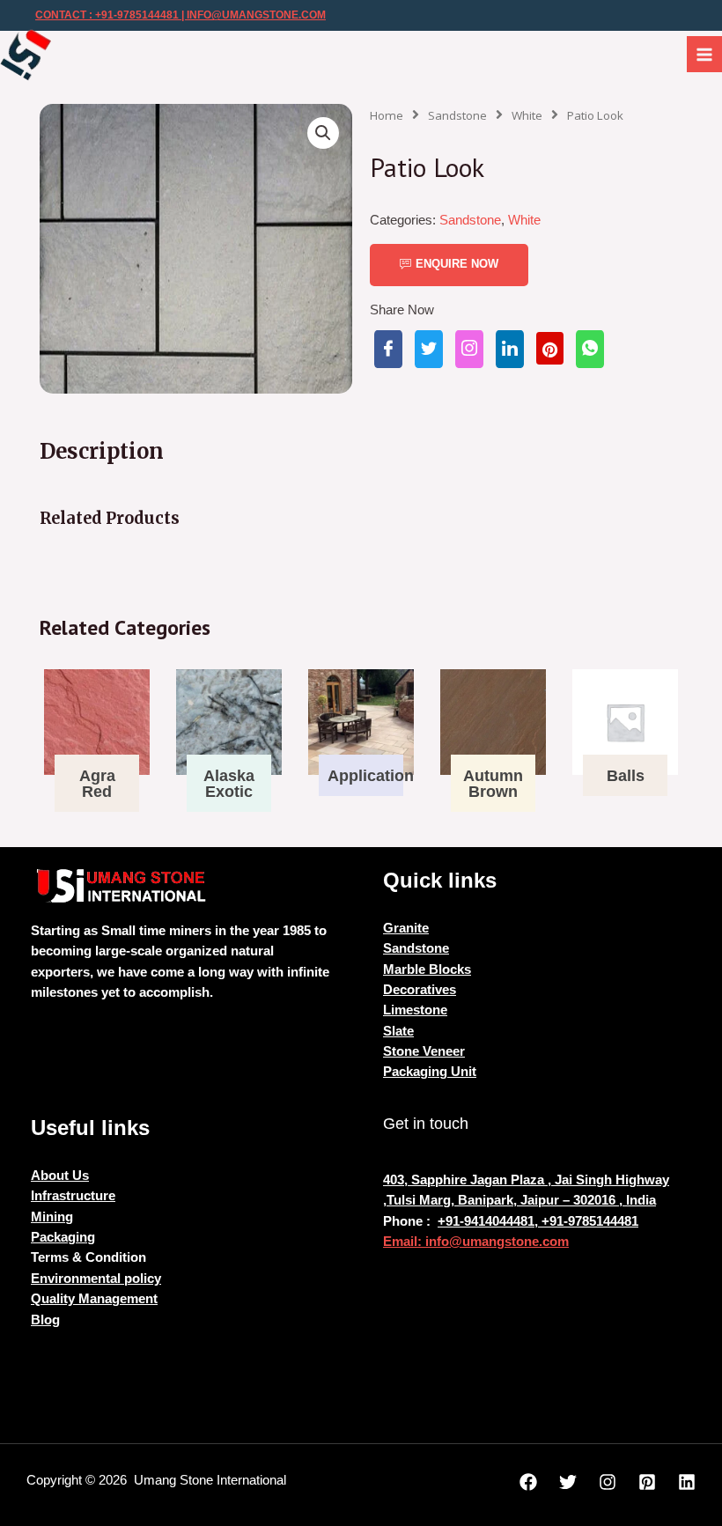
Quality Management (94, 1299)
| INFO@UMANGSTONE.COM (252, 15)
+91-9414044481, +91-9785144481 (538, 1221)
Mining (52, 1217)
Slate (398, 1031)
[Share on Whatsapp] (590, 349)
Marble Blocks (427, 969)
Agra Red (97, 783)
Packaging (63, 1237)
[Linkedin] (687, 1482)
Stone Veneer (424, 1051)
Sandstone (457, 115)
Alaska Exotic (228, 783)
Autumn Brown (493, 783)
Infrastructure (73, 1196)
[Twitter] (568, 1482)
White (527, 115)
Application (371, 776)
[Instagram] (607, 1482)
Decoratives (419, 990)
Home (386, 115)
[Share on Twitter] (429, 349)
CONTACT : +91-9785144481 (107, 15)
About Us (60, 1175)
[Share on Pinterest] (549, 348)
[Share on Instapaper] (469, 349)
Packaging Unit (429, 1072)
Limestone (415, 1010)
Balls (626, 776)
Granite (406, 928)
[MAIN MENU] (704, 53)
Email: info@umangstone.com (476, 1242)
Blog (45, 1320)
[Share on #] (388, 349)
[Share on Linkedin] (510, 349)
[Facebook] (528, 1482)
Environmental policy (96, 1279)
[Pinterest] (647, 1482)
